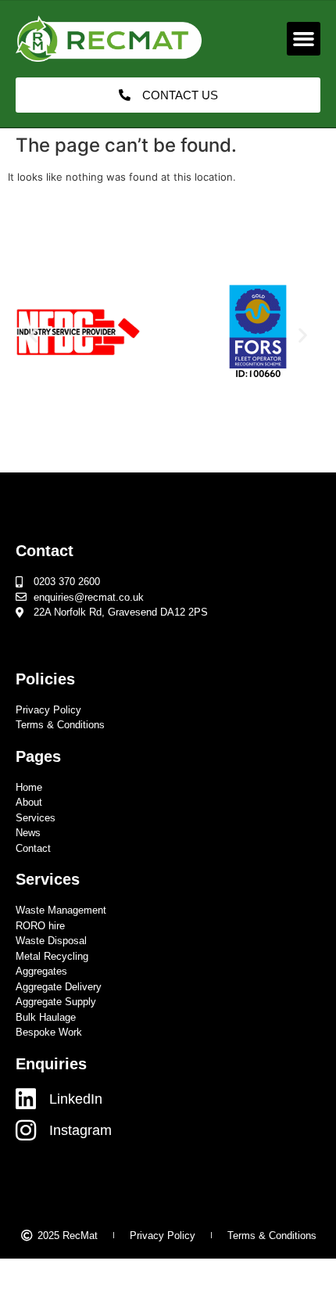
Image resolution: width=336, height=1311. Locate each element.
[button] (304, 39)
